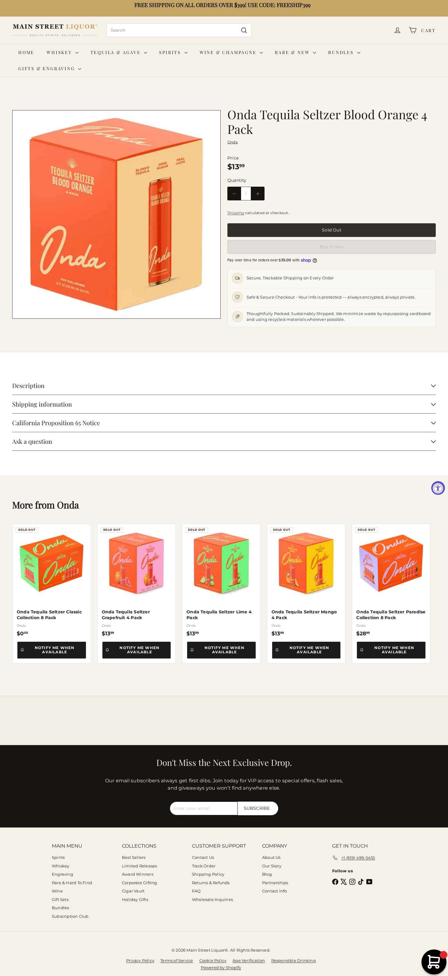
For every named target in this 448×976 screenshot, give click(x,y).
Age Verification (249, 960)
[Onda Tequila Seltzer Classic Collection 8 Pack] (51, 580)
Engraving (62, 874)
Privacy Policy (140, 960)
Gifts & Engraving (47, 68)
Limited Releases (139, 865)
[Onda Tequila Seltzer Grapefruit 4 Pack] (137, 580)
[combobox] (179, 30)
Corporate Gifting (139, 882)
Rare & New (293, 52)
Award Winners (137, 874)
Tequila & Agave (117, 52)
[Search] (243, 30)
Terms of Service (176, 960)
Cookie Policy (213, 960)
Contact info (274, 890)
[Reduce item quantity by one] (234, 193)
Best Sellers (134, 857)
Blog (267, 874)
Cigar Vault (133, 890)
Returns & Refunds (211, 882)
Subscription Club (70, 916)
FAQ (196, 890)
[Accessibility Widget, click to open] (438, 488)
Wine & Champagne (229, 52)
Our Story (271, 865)
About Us (271, 857)
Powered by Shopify (221, 967)
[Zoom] (116, 214)
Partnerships (275, 882)
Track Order (203, 865)
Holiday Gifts (135, 899)
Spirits (171, 52)
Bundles (341, 52)
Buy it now (331, 246)
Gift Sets (60, 899)
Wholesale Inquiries (212, 899)
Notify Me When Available (55, 649)
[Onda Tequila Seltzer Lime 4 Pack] (221, 580)
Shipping (235, 212)
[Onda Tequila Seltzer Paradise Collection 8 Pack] (391, 580)
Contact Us (203, 857)
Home (26, 52)
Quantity (237, 180)
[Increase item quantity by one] (258, 193)
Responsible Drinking (293, 960)
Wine (57, 890)
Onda (68, 505)
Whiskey (60, 52)
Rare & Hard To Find (72, 882)
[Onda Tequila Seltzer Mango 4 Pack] (306, 580)
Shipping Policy (208, 874)
